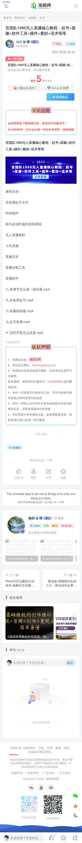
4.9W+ (37, 525)
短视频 (32, 17)
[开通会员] (75, 805)
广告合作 (49, 773)
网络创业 (20, 17)
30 (56, 525)
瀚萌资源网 (52, 778)
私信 (72, 43)
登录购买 (62, 97)
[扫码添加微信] (75, 795)
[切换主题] (75, 815)
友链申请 (17, 773)
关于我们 (65, 773)
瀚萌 (19, 42)
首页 (8, 17)
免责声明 (33, 773)
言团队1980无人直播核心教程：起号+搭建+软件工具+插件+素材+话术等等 (40, 30)
